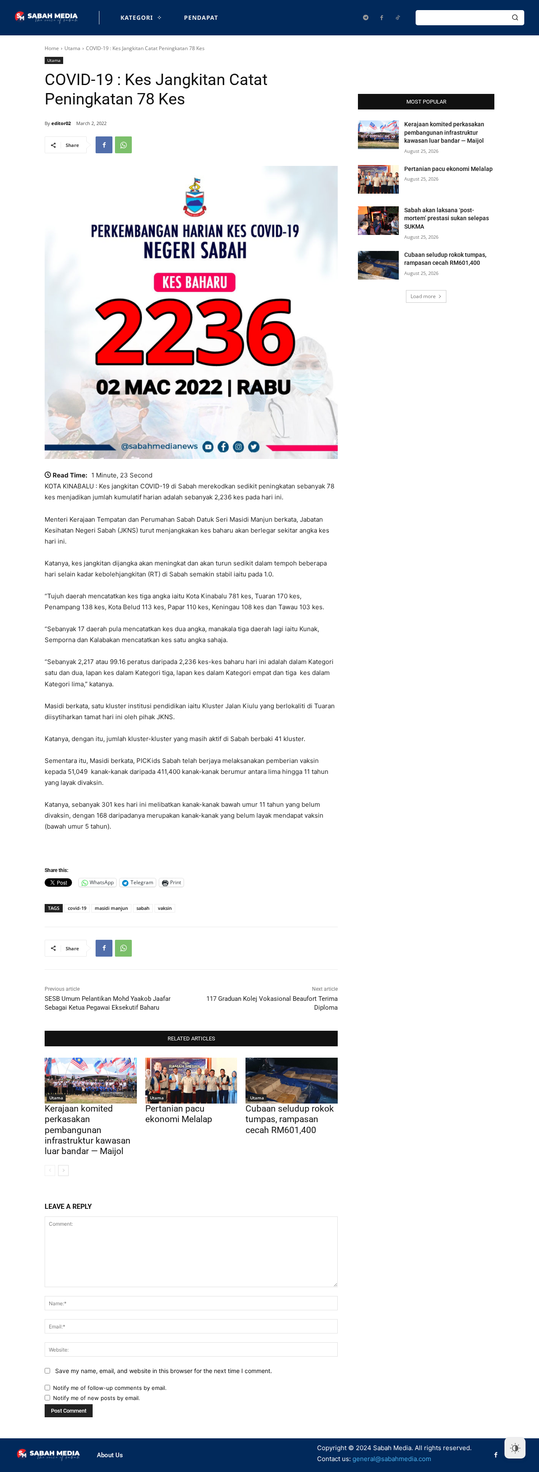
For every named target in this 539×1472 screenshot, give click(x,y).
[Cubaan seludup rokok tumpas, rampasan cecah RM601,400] (291, 1081)
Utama (72, 48)
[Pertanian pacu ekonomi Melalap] (191, 1081)
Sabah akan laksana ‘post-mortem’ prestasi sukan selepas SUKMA (446, 218)
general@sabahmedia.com (391, 1459)
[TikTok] (397, 17)
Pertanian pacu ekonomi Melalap (178, 1114)
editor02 (61, 123)
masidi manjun (111, 908)
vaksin (165, 908)
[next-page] (63, 1170)
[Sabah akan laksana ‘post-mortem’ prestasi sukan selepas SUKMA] (378, 220)
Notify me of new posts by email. (96, 1398)
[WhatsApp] (123, 144)
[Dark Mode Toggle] (515, 1448)
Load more (423, 296)
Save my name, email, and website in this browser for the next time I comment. (163, 1370)
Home (52, 48)
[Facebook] (381, 17)
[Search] (515, 17)
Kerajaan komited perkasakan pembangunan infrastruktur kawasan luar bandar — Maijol (88, 1130)
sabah (142, 908)
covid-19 (77, 908)
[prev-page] (50, 1170)
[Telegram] (365, 17)
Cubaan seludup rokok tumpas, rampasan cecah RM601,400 (289, 1119)
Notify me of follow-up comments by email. (110, 1387)
